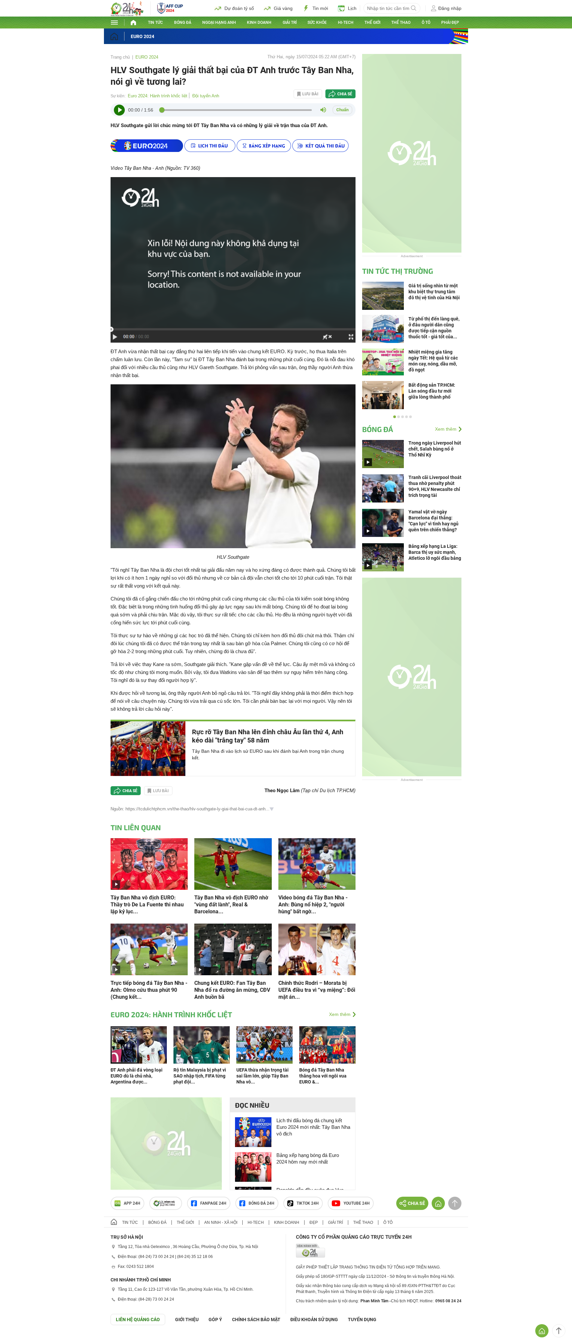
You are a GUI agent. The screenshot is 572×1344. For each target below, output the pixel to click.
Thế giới (372, 22)
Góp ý (215, 1319)
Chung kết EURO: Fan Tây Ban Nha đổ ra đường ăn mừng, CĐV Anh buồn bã (232, 990)
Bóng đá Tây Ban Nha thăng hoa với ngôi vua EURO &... (323, 1075)
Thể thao (400, 22)
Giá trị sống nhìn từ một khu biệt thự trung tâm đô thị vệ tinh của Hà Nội (434, 291)
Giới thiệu (187, 1319)
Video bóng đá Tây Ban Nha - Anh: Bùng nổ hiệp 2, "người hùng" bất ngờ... (313, 904)
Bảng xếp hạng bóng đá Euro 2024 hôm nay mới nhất (307, 1158)
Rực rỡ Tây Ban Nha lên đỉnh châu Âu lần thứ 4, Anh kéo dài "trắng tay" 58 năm (267, 736)
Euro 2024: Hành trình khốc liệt (157, 95)
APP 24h (132, 1203)
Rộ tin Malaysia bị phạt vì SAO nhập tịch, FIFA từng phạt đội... (199, 1075)
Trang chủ (120, 57)
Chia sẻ (344, 94)
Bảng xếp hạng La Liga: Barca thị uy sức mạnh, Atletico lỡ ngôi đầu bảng (434, 552)
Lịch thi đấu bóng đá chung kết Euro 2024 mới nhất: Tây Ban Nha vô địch (313, 1127)
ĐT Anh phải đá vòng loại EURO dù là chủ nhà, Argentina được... (137, 1075)
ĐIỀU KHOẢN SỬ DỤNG (314, 1319)
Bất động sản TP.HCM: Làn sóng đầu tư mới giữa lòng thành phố (431, 391)
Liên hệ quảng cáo (138, 1319)
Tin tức (155, 22)
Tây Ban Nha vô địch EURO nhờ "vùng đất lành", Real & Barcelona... (231, 904)
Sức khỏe (317, 22)
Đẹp (314, 1222)
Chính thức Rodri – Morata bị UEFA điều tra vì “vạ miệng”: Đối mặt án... (316, 990)
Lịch (352, 8)
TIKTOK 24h (308, 1203)
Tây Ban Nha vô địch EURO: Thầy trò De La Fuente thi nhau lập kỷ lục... (147, 904)
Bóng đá (182, 22)
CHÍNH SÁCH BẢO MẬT (256, 1319)
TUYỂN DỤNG (362, 1319)
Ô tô (426, 22)
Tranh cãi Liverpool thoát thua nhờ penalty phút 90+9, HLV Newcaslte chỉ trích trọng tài (434, 486)
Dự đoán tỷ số (239, 8)
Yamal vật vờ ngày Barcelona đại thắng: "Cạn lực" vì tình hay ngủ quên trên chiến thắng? (433, 520)
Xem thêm (340, 1014)
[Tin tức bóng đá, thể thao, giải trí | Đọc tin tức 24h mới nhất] (127, 14)
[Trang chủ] (121, 36)
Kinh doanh (259, 22)
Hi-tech (346, 22)
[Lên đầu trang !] (558, 1330)
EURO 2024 (142, 36)
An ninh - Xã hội (220, 1222)
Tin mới (320, 8)
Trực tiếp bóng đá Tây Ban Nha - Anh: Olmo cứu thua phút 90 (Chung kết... (149, 990)
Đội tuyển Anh (205, 95)
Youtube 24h (357, 1203)
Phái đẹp (450, 22)
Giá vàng (283, 8)
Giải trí (290, 22)
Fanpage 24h (213, 1203)
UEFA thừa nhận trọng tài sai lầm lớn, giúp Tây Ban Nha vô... (262, 1075)
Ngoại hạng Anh (219, 22)
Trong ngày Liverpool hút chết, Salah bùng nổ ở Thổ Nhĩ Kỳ (434, 448)
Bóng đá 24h (261, 1203)
